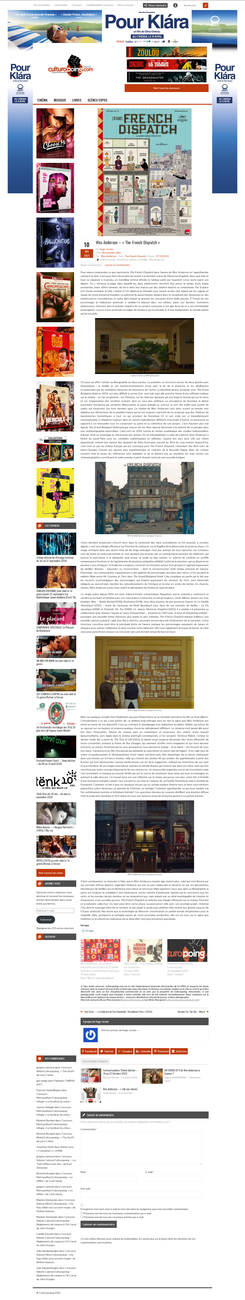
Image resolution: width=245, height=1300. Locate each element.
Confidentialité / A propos (99, 5)
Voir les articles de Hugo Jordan (120, 1030)
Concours (77, 5)
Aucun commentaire (91, 265)
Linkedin (146, 1051)
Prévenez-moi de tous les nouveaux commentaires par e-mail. (117, 1213)
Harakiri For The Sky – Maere (191, 1011)
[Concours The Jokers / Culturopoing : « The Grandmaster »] (167, 77)
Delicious (181, 1051)
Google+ (127, 1051)
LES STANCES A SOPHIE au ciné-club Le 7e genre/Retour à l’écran (56, 695)
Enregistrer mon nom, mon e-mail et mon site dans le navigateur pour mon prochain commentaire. (135, 1208)
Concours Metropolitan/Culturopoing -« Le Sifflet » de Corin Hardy (54, 1177)
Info (175, 5)
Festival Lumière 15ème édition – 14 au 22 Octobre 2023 (120, 1071)
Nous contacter (126, 5)
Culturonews (60, 5)
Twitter (109, 1051)
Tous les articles (41, 5)
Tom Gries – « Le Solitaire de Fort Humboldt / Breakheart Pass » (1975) (118, 1011)
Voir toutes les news (51, 872)
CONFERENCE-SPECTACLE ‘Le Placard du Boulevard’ (55, 628)
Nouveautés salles (111, 252)
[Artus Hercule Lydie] (55, 430)
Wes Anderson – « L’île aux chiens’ (120, 1089)
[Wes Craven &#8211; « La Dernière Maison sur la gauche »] (144, 950)
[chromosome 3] (55, 321)
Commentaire (89, 1129)
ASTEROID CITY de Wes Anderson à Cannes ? (182, 1071)
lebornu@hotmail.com (133, 1000)
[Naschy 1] (55, 375)
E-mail (150, 1171)
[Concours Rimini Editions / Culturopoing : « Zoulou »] (167, 52)
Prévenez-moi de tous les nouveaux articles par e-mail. (113, 1217)
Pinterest (163, 1051)
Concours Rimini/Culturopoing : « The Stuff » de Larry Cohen (55, 1071)
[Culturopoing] (70, 82)
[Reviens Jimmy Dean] (55, 212)
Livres (76, 100)
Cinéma (42, 100)
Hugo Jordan (106, 249)
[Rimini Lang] (55, 462)
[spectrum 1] (55, 517)
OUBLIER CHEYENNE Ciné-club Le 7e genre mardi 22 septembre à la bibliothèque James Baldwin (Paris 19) (56, 594)
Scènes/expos (97, 100)
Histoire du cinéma (126, 259)
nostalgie (142, 259)
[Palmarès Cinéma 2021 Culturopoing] (187, 950)
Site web (85, 1188)
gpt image (42, 1080)
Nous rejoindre (157, 5)
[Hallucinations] (55, 266)
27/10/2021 (162, 256)
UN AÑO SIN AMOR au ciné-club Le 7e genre (55, 662)
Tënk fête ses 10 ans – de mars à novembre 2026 (53, 795)
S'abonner (45, 919)
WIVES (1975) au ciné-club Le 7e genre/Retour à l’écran (53, 862)
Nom (84, 1171)
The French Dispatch (135, 256)
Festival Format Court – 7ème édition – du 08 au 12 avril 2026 (55, 762)
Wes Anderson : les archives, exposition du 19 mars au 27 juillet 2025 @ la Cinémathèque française (100, 967)
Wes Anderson (108, 256)
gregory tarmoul (45, 1067)
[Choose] (55, 157)
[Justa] (122, 26)
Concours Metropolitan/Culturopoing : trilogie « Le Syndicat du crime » (53, 1097)
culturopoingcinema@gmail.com (182, 1000)
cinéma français (108, 259)
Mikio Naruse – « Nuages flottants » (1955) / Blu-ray (55, 828)
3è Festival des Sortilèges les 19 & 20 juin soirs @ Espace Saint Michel (55, 728)
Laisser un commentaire (117, 265)
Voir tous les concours (166, 88)
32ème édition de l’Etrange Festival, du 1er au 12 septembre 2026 (55, 559)
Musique (60, 100)
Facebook (91, 1051)
